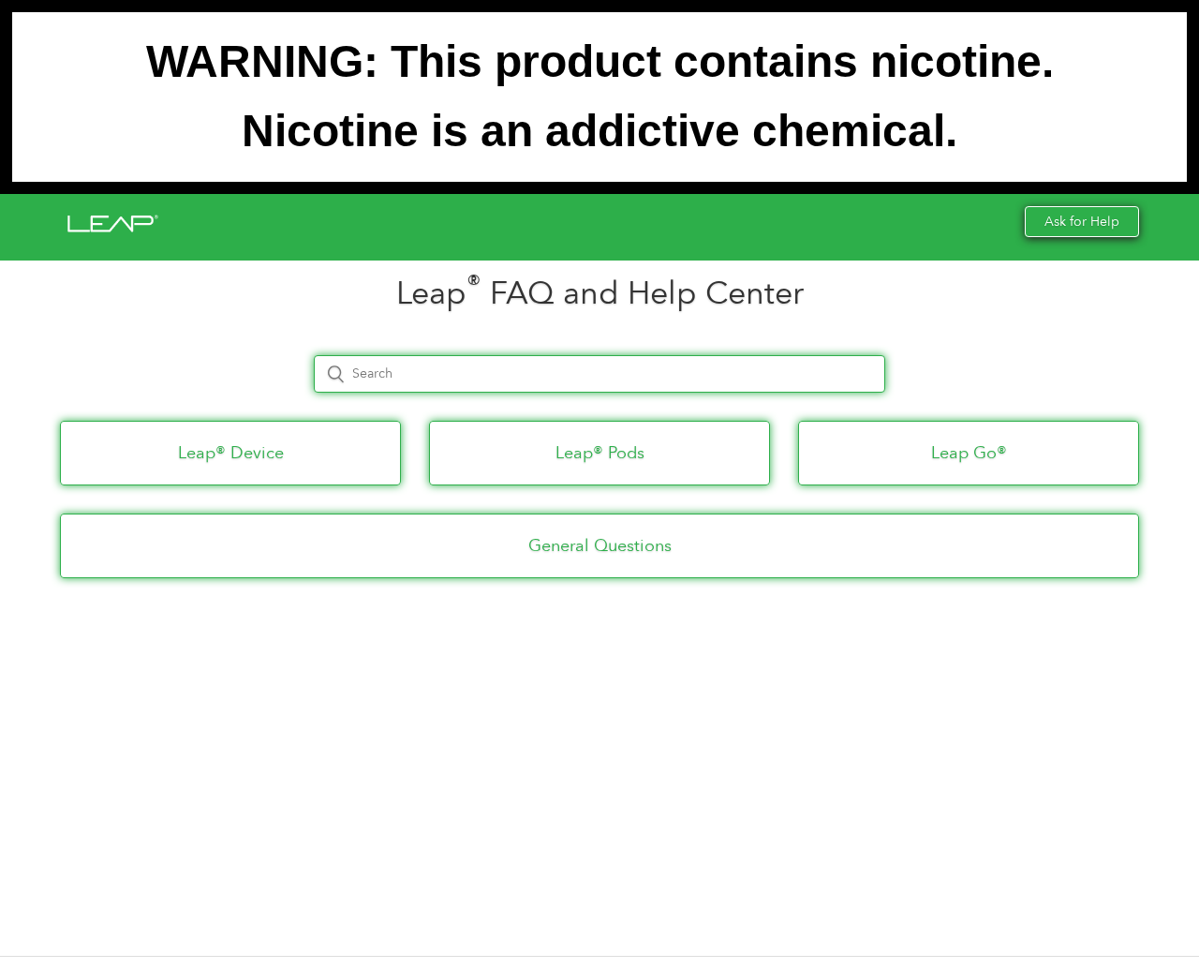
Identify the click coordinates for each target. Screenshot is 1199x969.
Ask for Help (1081, 222)
